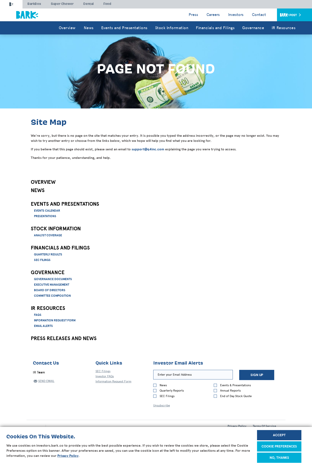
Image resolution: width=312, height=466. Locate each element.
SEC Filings (42, 260)
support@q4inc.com (148, 149)
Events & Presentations (235, 385)
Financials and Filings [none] (215, 28)
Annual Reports (230, 390)
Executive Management (51, 284)
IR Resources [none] (283, 28)
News (38, 190)
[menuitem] (124, 27)
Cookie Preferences (279, 446)
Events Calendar (47, 210)
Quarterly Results (48, 254)
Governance (48, 272)
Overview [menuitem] (67, 28)
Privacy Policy (68, 456)
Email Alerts (43, 326)
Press (193, 14)
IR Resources (48, 308)
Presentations (45, 216)
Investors (235, 14)
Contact (259, 14)
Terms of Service (264, 426)
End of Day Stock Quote (236, 396)
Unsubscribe (161, 405)
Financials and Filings (60, 248)
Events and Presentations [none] (124, 28)
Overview (43, 182)
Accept (279, 435)
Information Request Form (55, 320)
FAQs (37, 315)
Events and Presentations (65, 204)
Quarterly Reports (172, 390)
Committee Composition (52, 295)
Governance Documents (53, 279)
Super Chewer (62, 4)
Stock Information (56, 228)
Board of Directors (49, 290)
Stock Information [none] (171, 28)
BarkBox (34, 4)
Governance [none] (253, 28)
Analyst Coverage (48, 235)
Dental (88, 4)
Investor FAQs (105, 376)
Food (107, 4)
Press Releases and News (64, 338)
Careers (213, 14)
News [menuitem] (89, 28)
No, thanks (279, 458)
